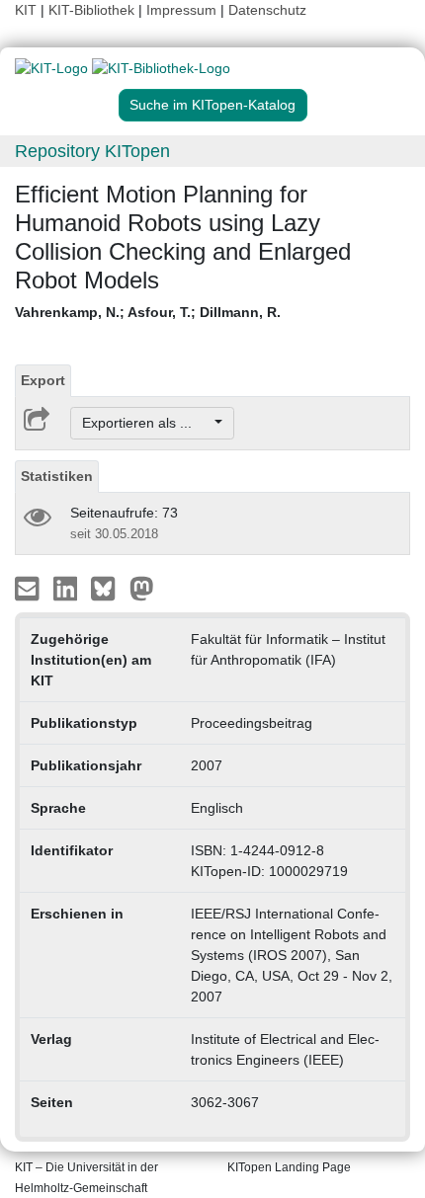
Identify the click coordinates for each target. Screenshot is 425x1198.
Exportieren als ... (147, 423)
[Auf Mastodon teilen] (141, 588)
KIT (26, 10)
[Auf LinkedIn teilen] (67, 588)
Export (43, 380)
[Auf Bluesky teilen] (108, 588)
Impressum (181, 10)
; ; (148, 312)
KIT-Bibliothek (93, 10)
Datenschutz (267, 10)
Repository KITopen (92, 151)
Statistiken (57, 476)
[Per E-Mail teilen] (29, 588)
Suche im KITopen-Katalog (212, 105)
